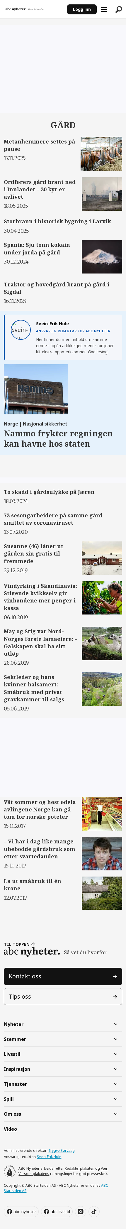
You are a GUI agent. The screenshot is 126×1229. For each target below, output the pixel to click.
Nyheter (13, 1024)
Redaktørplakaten (79, 1168)
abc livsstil (60, 1211)
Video (10, 1129)
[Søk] (118, 9)
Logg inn (82, 9)
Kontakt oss (25, 976)
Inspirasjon (17, 1069)
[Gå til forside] (34, 9)
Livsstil (12, 1054)
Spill (9, 1099)
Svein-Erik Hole (49, 1156)
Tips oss (20, 996)
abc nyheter (24, 1211)
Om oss (12, 1114)
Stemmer (15, 1039)
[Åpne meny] (104, 9)
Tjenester (15, 1084)
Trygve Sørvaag (61, 1150)
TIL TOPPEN (17, 944)
